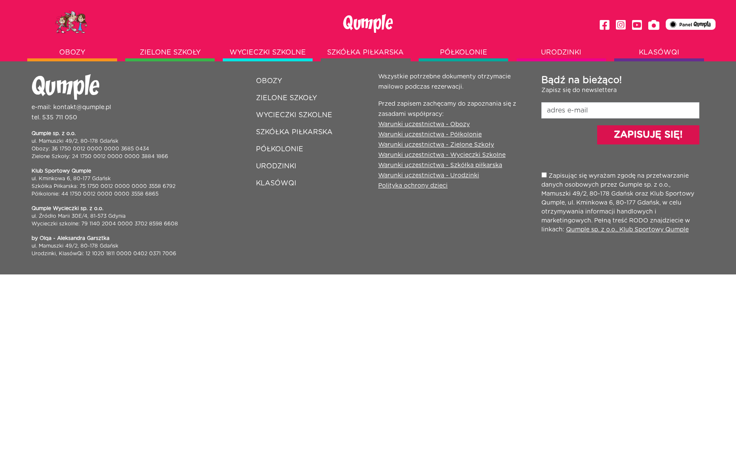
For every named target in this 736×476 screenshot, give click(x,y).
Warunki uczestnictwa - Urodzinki (428, 176)
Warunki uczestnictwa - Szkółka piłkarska (440, 165)
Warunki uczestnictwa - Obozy (424, 124)
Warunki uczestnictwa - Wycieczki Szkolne (442, 155)
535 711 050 (59, 118)
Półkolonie (463, 52)
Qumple (368, 23)
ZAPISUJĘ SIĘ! (648, 134)
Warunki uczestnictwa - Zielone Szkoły (436, 145)
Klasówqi (659, 52)
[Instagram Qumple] (621, 25)
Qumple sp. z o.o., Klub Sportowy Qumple (627, 230)
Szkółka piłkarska (365, 52)
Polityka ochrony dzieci (413, 186)
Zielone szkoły (170, 52)
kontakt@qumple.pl (82, 107)
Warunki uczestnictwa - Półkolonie (430, 135)
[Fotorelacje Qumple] (653, 25)
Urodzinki (561, 52)
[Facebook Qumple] (605, 25)
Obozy (72, 52)
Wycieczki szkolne (268, 52)
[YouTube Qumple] (637, 25)
